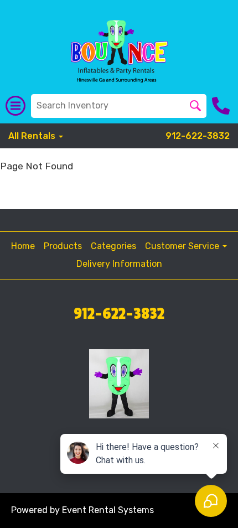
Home (23, 246)
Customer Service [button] (183, 246)
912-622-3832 (197, 136)
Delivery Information (119, 263)
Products (63, 246)
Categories (113, 246)
